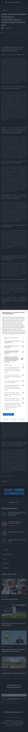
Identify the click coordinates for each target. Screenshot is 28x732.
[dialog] (14, 366)
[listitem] (14, 338)
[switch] (22, 341)
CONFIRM (8, 414)
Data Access (14, 419)
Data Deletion (6, 419)
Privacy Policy (22, 419)
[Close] (25, 312)
